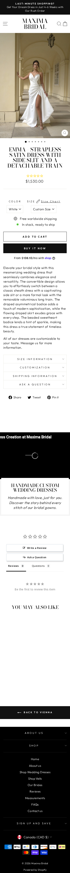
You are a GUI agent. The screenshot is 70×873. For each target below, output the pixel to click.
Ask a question (35, 384)
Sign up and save (34, 823)
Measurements (35, 798)
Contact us (35, 811)
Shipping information (35, 376)
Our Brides (35, 785)
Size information (35, 359)
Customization (35, 367)
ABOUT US (34, 732)
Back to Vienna (38, 712)
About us (35, 766)
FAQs (35, 804)
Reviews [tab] (13, 566)
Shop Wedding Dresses (35, 772)
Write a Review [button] (37, 548)
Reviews (35, 791)
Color (15, 201)
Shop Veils (35, 778)
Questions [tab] (38, 566)
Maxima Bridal (35, 23)
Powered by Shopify (35, 869)
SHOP (34, 745)
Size (43, 201)
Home (35, 759)
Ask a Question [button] (36, 557)
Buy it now (35, 248)
